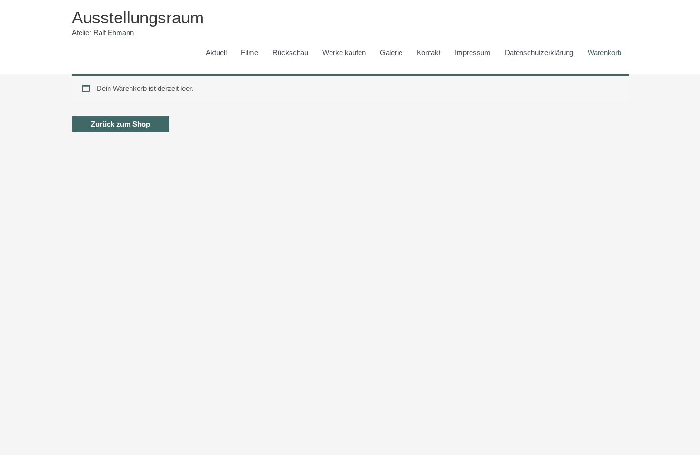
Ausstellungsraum (138, 17)
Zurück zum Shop (120, 124)
